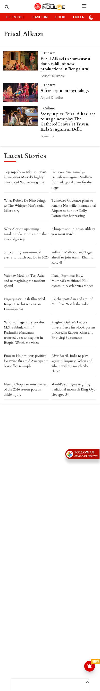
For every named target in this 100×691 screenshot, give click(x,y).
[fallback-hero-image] (22, 65)
